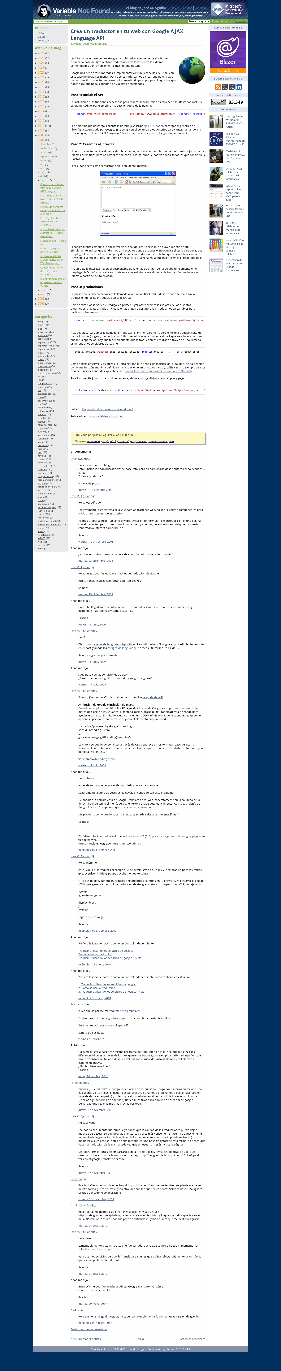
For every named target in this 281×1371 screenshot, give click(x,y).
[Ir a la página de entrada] (70, 10)
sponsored (43, 503)
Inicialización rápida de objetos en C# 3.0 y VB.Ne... (53, 282)
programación (45, 476)
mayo (43, 172)
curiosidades (44, 393)
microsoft (43, 445)
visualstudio (44, 534)
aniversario (44, 331)
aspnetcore (44, 342)
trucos (41, 514)
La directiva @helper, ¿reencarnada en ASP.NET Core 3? (235, 139)
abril (42, 176)
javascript (43, 438)
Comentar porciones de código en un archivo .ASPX (52, 271)
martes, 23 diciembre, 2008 (95, 560)
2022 (41, 72)
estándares (44, 411)
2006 (41, 303)
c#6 (40, 380)
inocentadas (44, 435)
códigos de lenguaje (120, 648)
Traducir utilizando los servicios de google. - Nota (109, 958)
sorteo (41, 497)
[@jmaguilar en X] (225, 89)
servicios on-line (46, 486)
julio (42, 164)
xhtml (41, 548)
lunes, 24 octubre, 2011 (93, 1076)
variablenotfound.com (49, 524)
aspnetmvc (43, 349)
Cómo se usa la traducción (95, 954)
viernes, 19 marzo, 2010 (93, 1039)
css (39, 390)
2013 (41, 116)
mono (41, 448)
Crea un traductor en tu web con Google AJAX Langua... (52, 188)
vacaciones (44, 517)
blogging (42, 369)
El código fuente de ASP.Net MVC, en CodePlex (51, 221)
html (113, 441)
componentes (45, 383)
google (41, 421)
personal (42, 472)
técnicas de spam (47, 507)
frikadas (42, 417)
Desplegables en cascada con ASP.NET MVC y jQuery (235, 121)
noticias (42, 462)
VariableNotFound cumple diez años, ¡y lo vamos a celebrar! (235, 247)
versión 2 (194, 1256)
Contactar (201, 8)
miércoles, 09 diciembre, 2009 (97, 850)
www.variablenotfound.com (106, 416)
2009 (41, 135)
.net (40, 321)
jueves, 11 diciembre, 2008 (95, 490)
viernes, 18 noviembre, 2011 (96, 1199)
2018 (41, 92)
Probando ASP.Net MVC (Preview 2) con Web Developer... (51, 260)
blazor (41, 359)
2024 (41, 63)
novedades (43, 466)
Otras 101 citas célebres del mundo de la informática (234, 174)
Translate (241, 21)
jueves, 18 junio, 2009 (92, 624)
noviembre (46, 148)
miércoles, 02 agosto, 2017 (95, 1323)
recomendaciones (47, 479)
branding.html (104, 759)
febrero (44, 290)
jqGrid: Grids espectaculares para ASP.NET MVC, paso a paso (234, 192)
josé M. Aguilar (80, 496)
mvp (40, 452)
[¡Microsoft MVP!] (228, 15)
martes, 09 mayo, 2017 (92, 1303)
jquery (41, 442)
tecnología (43, 510)
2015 (41, 106)
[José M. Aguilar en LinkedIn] (239, 89)
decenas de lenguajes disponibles (113, 644)
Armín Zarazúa (80, 1205)
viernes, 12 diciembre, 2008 (95, 541)
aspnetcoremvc (46, 345)
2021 (41, 77)
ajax (40, 328)
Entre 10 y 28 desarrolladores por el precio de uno (235, 210)
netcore (42, 459)
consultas (43, 386)
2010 (41, 130)
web (40, 541)
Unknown (77, 459)
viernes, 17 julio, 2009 (92, 684)
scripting (42, 483)
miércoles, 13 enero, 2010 (94, 964)
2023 (41, 68)
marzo (44, 180)
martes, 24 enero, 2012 (92, 1225)
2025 (41, 58)
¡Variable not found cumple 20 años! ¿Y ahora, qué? (235, 156)
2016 (41, 101)
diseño (41, 404)
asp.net (41, 338)
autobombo (44, 356)
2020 (41, 82)
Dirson (79, 58)
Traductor (77, 1004)
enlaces (42, 407)
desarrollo (43, 400)
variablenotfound (47, 521)
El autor (187, 8)
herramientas (45, 424)
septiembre (46, 156)
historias (42, 428)
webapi (41, 545)
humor (41, 431)
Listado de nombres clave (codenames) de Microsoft (52, 210)
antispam (43, 335)
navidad (42, 455)
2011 (41, 125)
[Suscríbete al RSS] (218, 89)
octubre (44, 152)
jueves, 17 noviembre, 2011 (95, 1110)
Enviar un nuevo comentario (89, 1329)
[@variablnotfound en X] (232, 89)
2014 (41, 111)
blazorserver (44, 362)
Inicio (175, 8)
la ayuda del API (153, 697)
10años (41, 325)
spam (41, 500)
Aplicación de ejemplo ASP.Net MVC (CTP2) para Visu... (52, 233)
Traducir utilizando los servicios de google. (105, 950)
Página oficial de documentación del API (107, 409)
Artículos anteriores (192, 1339)
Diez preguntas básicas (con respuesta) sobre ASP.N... (53, 199)
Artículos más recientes (86, 1339)
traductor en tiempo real (124, 1011)
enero (43, 294)
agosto (44, 160)
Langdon (76, 1083)
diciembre (46, 144)
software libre (45, 493)
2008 (41, 140)
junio (43, 168)
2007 (41, 298)
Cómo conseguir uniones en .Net (49, 250)
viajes (41, 531)
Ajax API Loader (153, 126)
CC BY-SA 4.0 (183, 1349)
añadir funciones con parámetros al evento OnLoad (158, 371)
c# (39, 376)
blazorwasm (44, 366)
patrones (42, 469)
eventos (42, 414)
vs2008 (41, 538)
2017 (41, 96)
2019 (41, 87)
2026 (41, 53)
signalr (41, 490)
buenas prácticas (47, 373)
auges (41, 352)
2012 (41, 120)
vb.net (41, 527)
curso (41, 397)
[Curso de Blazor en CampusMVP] (228, 72)
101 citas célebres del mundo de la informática (233, 228)
